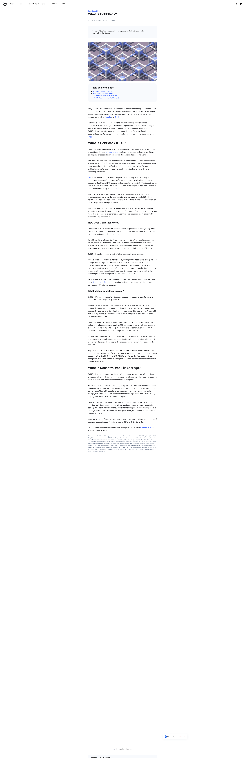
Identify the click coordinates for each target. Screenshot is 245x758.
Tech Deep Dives (94, 11)
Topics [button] (21, 4)
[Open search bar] (237, 4)
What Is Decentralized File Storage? (106, 98)
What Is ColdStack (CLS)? (102, 91)
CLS (89, 178)
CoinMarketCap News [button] (37, 4)
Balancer (117, 189)
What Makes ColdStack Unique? (105, 96)
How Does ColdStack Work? (103, 93)
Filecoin (108, 117)
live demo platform (100, 282)
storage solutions (113, 152)
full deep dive (145, 428)
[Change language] (241, 4)
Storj (117, 117)
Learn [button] (12, 4)
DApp (90, 137)
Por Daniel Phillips (94, 20)
